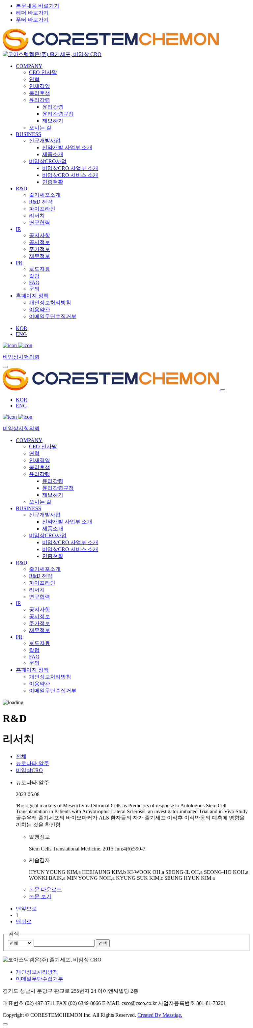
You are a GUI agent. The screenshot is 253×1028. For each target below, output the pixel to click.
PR (19, 262)
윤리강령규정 (58, 114)
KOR (21, 328)
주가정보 (39, 249)
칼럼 (34, 276)
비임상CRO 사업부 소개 (70, 168)
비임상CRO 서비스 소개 (70, 175)
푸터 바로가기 (32, 19)
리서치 (37, 215)
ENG (21, 334)
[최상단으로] (5, 1024)
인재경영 (39, 86)
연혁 (34, 79)
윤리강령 (39, 100)
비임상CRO (29, 770)
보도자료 (39, 269)
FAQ (34, 282)
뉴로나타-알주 (32, 763)
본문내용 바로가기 (37, 6)
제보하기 (52, 121)
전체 (21, 756)
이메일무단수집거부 (52, 316)
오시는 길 (40, 127)
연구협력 (39, 222)
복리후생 (39, 93)
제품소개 (52, 154)
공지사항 (39, 235)
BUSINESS (28, 134)
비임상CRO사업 (48, 161)
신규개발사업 (45, 140)
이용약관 (39, 309)
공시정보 (39, 242)
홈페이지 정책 (32, 295)
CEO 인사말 (43, 72)
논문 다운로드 (45, 889)
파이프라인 (42, 208)
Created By (159, 1015)
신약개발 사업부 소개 (67, 147)
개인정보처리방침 (50, 302)
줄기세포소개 (45, 195)
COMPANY (29, 66)
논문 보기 (40, 896)
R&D (21, 188)
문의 (34, 289)
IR (18, 229)
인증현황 (52, 182)
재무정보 (39, 256)
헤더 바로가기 (32, 12)
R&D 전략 (40, 202)
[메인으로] (111, 51)
